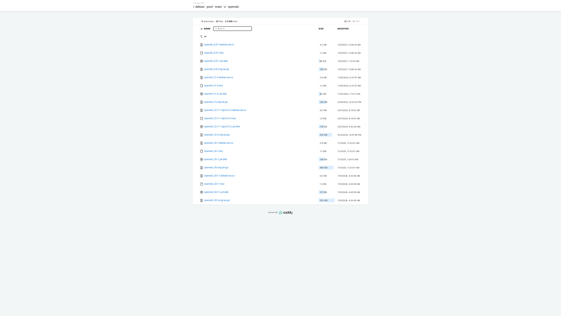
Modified (343, 28)
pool (210, 7)
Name (207, 28)
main (218, 7)
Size (321, 28)
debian (200, 7)
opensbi (233, 7)
